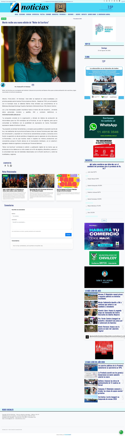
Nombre (13, 213)
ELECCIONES (22, 14)
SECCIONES (71, 14)
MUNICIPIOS (55, 14)
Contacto (84, 14)
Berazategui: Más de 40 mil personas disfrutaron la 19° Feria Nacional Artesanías (41, 190)
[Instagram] (115, 1)
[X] (110, 1)
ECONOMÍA (48, 14)
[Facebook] (112, 1)
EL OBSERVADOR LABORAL (103, 14)
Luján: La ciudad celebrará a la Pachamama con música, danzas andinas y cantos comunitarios (13, 190)
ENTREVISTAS (35, 14)
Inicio (16, 14)
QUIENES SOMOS (92, 14)
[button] (105, 1)
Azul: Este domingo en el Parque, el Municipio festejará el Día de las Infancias (67, 190)
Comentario (14, 219)
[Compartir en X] (8, 166)
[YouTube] (120, 1)
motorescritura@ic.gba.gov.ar (11, 114)
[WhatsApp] (107, 1)
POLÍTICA (42, 14)
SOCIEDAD (28, 14)
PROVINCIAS (62, 14)
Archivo (78, 14)
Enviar (68, 234)
